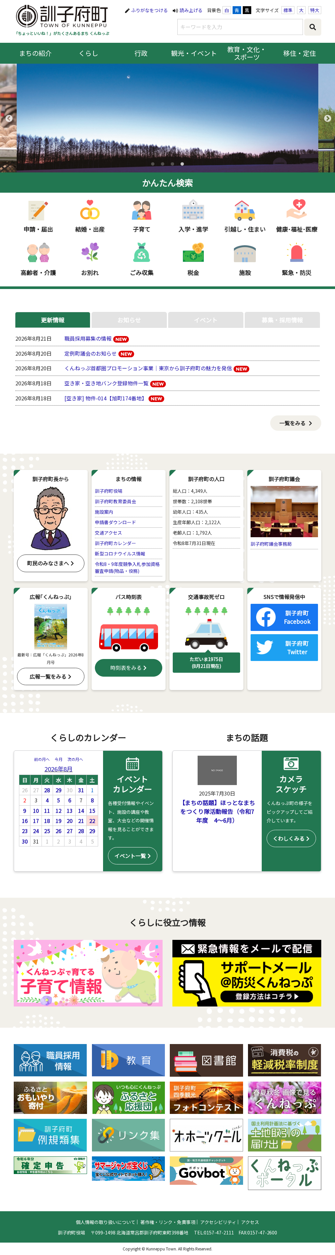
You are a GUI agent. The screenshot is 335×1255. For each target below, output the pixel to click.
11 (47, 810)
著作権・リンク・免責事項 (167, 1222)
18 (47, 821)
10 (36, 810)
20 (70, 821)
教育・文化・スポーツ (247, 53)
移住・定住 (299, 53)
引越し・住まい (245, 229)
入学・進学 (193, 229)
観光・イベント (194, 53)
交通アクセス (108, 532)
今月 (58, 759)
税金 (193, 272)
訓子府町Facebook (297, 617)
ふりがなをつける (149, 10)
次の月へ (75, 759)
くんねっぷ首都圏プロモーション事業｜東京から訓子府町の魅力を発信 (148, 368)
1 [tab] (153, 164)
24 (36, 831)
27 (70, 831)
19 (59, 821)
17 (36, 821)
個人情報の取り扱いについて (105, 1222)
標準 (287, 10)
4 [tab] (182, 164)
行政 (141, 53)
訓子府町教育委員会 (115, 501)
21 (81, 821)
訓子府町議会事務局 (271, 543)
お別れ (90, 272)
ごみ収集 (141, 272)
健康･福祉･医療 (296, 229)
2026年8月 (58, 768)
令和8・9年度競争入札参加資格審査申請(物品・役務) (127, 567)
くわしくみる (289, 838)
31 (81, 790)
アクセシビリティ (218, 1222)
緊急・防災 (296, 272)
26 (59, 831)
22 (92, 821)
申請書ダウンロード (115, 522)
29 (59, 790)
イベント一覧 (130, 856)
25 (47, 831)
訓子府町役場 (108, 491)
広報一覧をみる (48, 676)
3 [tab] (172, 164)
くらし (88, 53)
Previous (8, 118)
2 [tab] (162, 164)
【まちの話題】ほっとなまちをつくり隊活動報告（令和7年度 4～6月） (217, 811)
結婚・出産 (90, 229)
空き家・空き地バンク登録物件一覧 (106, 383)
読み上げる (191, 10)
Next (327, 118)
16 (25, 821)
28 (47, 790)
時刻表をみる (126, 667)
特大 (314, 10)
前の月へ (42, 759)
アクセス (250, 1222)
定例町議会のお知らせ (90, 353)
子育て (141, 229)
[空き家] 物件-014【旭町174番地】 (105, 398)
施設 (245, 272)
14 (81, 810)
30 (25, 841)
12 (59, 810)
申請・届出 (38, 229)
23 (25, 831)
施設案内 (104, 511)
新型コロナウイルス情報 (120, 553)
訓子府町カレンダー (115, 543)
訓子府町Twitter (297, 647)
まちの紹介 (35, 53)
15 (92, 810)
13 (70, 810)
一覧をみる (292, 423)
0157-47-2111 (219, 1232)
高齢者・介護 (38, 272)
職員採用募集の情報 (88, 338)
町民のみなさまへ (48, 563)
